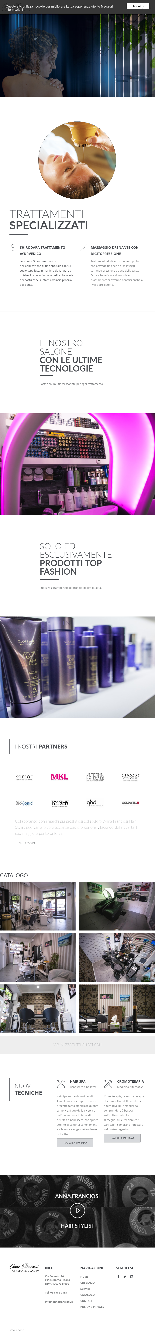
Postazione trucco (20, 888)
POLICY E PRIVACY (92, 1307)
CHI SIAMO (87, 1282)
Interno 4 (13, 939)
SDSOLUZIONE (16, 1330)
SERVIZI (85, 1289)
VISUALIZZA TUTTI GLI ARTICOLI (77, 1045)
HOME (84, 1276)
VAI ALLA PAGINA (75, 1143)
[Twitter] (125, 1276)
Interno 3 (92, 939)
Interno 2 (13, 990)
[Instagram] (132, 1276)
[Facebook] (118, 1276)
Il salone (12, 892)
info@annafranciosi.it (59, 1302)
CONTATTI (86, 1301)
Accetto (138, 6)
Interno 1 (92, 990)
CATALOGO (87, 1295)
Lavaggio (91, 888)
